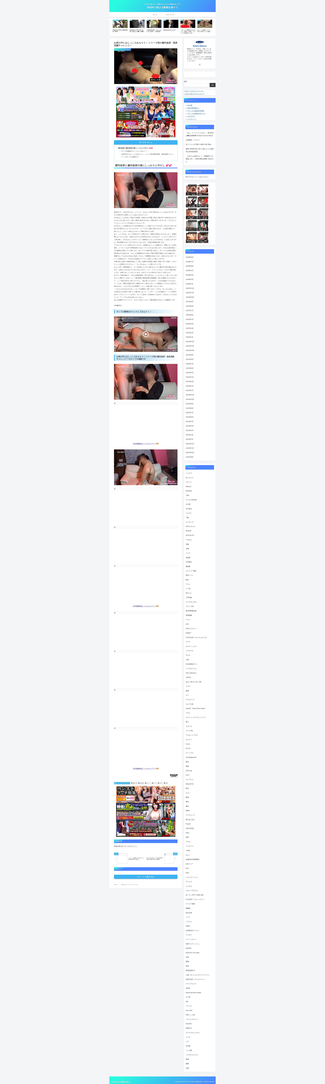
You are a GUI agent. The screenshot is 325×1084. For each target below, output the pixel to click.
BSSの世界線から (193, 108)
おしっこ (149, 783)
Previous (110, 27)
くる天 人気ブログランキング (194, 94)
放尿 (166, 783)
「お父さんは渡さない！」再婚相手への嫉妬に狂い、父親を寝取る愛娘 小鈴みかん (200, 158)
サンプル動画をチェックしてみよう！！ (135, 151)
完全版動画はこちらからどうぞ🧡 (146, 444)
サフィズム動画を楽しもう (196, 113)
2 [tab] (162, 37)
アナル (155, 783)
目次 (144, 142)
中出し (161, 783)
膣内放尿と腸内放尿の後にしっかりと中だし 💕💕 (135, 148)
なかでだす (191, 116)
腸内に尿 (135, 783)
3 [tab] (165, 37)
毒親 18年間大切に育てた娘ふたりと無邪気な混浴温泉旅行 (200, 150)
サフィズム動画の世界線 (195, 111)
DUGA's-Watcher (200, 46)
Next (214, 27)
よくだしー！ (191, 119)
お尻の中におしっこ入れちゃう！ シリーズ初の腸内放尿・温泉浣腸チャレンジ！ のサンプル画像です (147, 155)
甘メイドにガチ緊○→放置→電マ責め (198, 144)
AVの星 (189, 105)
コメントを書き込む (145, 877)
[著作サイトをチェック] (200, 64)
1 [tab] (160, 37)
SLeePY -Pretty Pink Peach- (123, 783)
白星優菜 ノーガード (193, 140)
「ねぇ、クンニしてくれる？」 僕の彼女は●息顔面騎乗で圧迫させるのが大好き (200, 134)
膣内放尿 (142, 783)
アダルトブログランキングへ (194, 91)
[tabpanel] (120, 27)
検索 (185, 81)
